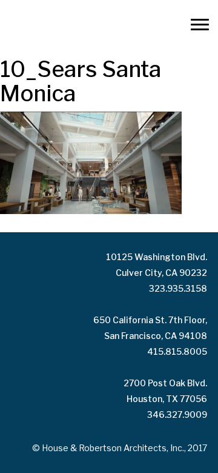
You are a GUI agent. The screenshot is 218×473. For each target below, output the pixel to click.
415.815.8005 (177, 351)
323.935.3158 (178, 288)
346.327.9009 (177, 414)
